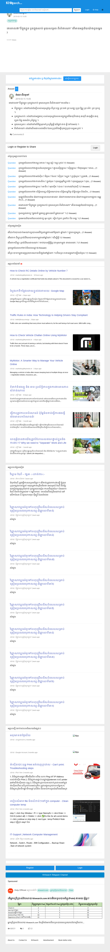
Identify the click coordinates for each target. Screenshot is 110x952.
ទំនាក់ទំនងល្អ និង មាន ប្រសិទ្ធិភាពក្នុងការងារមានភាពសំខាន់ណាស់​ (39, 389)
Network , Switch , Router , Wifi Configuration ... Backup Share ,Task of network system (37, 844)
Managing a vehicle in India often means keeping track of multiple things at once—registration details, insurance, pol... (39, 373)
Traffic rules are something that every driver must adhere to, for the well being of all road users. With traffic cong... (50, 323)
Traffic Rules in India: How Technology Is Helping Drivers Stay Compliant (49, 315)
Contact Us (23, 940)
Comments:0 (18, 134)
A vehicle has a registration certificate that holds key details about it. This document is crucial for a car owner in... (50, 279)
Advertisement (48, 940)
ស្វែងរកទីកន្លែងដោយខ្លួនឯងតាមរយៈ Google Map (37, 291)
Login (87, 10)
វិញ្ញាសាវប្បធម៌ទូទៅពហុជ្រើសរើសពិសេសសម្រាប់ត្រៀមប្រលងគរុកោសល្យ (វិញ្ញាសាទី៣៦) (37, 582)
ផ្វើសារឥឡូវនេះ (73, 78)
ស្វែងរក (77, 10)
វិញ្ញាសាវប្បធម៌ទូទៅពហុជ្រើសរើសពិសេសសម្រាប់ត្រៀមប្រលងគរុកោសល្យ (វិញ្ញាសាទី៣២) (37, 680)
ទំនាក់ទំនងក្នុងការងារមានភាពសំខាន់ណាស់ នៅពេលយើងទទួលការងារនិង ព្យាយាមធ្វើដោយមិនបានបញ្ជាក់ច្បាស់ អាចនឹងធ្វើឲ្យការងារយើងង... (38, 400)
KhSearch (34, 940)
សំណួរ (13, 519)
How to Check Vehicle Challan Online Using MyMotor (38, 335)
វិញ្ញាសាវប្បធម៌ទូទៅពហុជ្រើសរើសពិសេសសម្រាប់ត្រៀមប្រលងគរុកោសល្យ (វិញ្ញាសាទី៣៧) (37, 558)
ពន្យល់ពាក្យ (12, 20)
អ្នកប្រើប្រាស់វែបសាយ (58, 890)
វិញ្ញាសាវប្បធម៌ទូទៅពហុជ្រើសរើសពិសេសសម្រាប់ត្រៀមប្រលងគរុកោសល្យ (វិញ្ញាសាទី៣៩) (37, 509)
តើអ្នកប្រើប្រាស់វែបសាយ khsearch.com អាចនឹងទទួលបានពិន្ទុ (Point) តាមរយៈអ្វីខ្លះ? (48, 898)
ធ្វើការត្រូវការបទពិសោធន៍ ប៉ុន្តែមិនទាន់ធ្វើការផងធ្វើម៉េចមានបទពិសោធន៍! (37, 415)
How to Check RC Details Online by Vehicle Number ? (38, 271)
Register (30, 868)
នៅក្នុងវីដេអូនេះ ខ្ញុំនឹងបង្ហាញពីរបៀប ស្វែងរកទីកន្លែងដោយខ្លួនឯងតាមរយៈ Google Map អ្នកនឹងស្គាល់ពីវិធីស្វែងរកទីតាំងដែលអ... (38, 300)
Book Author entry (65, 940)
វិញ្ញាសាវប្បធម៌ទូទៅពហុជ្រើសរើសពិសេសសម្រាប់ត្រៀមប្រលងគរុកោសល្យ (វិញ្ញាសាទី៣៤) (37, 631)
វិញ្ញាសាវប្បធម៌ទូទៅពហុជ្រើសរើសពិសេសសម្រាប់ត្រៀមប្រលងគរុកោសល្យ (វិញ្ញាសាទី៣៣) (37, 655)
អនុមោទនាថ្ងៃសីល (20, 735)
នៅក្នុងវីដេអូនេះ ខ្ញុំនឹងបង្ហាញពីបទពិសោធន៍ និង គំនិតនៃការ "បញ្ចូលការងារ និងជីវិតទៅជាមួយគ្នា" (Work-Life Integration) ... (38, 452)
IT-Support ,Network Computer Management (34, 835)
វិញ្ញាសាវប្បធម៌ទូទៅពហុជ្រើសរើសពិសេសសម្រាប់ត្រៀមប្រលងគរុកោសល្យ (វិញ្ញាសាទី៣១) (37, 704)
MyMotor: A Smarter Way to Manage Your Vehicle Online (36, 363)
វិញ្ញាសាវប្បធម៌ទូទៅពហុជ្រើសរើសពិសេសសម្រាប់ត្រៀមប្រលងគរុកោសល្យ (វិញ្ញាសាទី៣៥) (37, 607)
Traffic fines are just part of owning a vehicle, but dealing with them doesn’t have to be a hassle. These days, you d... (39, 344)
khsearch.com (43, 890)
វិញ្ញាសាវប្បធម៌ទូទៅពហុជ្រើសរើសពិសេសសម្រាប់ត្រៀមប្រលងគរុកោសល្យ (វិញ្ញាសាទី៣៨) (37, 533)
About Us (11, 940)
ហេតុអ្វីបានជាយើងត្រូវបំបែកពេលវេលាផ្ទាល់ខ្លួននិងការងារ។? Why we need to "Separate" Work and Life (38, 441)
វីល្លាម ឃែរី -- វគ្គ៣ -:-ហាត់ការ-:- (27, 474)
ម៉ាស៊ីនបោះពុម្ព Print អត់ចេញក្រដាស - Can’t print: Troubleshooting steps (37, 766)
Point (71, 890)
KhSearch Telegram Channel (55, 875)
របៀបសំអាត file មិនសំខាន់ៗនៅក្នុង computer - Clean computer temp (39, 803)
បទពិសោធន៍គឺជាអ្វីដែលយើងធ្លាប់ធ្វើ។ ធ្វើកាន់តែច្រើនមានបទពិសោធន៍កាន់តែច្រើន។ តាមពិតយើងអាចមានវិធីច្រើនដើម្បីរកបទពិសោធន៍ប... (37, 426)
